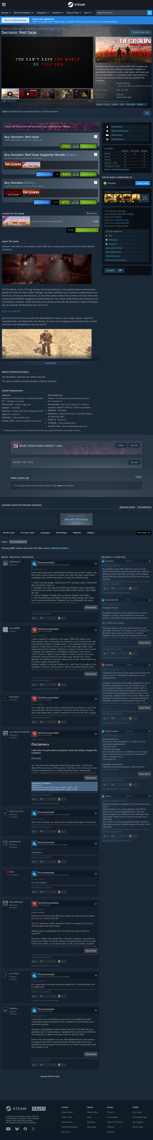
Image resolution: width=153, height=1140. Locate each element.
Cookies (110, 1127)
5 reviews (12, 1014)
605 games (13, 845)
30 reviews (13, 565)
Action (107, 104)
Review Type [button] (8, 532)
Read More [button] (91, 607)
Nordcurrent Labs (124, 97)
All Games (5, 29)
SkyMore (13, 1008)
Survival (99, 104)
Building (140, 104)
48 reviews (13, 738)
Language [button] (44, 532)
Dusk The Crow (16, 811)
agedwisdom (15, 841)
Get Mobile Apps (140, 1117)
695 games (13, 905)
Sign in (5, 112)
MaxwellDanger (16, 902)
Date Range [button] (61, 532)
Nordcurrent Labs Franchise (37, 29)
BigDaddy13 (14, 562)
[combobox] (121, 12)
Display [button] (90, 532)
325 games (13, 814)
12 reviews (13, 979)
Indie (119, 214)
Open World (130, 104)
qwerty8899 (14, 628)
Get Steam (137, 1112)
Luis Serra (14, 973)
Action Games (18, 29)
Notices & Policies (115, 1122)
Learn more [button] (142, 183)
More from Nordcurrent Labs (41, 445)
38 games (12, 1011)
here (59, 485)
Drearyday (14, 697)
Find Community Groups (116, 260)
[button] (6, 12)
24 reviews (13, 907)
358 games (13, 735)
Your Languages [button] (17, 542)
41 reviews (13, 817)
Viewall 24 (144, 198)
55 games (12, 977)
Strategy (130, 214)
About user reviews (127, 507)
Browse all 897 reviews (50, 1076)
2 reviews (12, 631)
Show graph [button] (142, 533)
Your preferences (145, 507)
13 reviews (13, 700)
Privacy (110, 1112)
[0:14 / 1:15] (47, 62)
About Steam (67, 1112)
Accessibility (112, 1117)
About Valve (92, 1112)
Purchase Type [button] (27, 532)
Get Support (138, 1122)
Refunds (110, 1132)
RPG (122, 104)
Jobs (89, 1117)
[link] (70, 146)
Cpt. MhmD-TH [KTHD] (19, 732)
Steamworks (67, 1122)
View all (138, 477)
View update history (114, 248)
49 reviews (13, 847)
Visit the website (113, 231)
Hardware (91, 1122)
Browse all (92, 213)
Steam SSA (67, 1117)
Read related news (113, 252)
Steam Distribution (70, 1127)
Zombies (115, 104)
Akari (11, 872)
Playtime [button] (77, 532)
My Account (138, 1127)
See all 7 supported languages (116, 169)
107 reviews (13, 875)
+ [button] (145, 104)
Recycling (91, 1127)
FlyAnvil (120, 94)
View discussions (113, 256)
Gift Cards (66, 1132)
